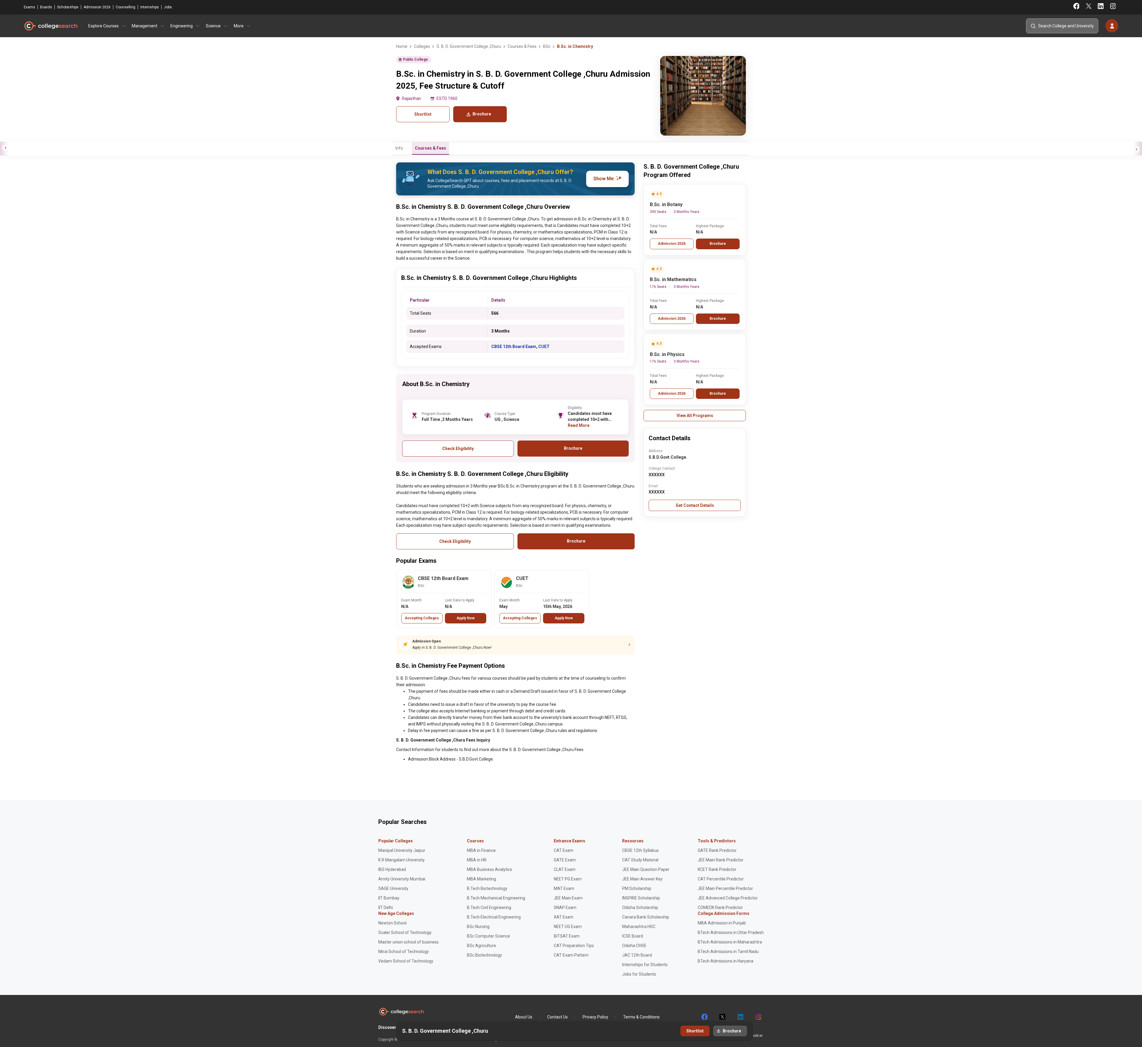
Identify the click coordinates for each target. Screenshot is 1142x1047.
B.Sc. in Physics (667, 354)
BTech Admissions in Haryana (725, 961)
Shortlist (423, 114)
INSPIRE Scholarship (641, 898)
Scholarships (68, 7)
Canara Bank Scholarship (645, 917)
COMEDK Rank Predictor (720, 907)
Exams (29, 7)
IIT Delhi (385, 907)
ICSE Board (632, 936)
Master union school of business (408, 942)
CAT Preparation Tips (574, 945)
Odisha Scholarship (640, 907)
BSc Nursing (478, 926)
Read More (578, 425)
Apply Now (466, 618)
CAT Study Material (640, 860)
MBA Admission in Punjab (722, 923)
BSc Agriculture (481, 945)
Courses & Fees (430, 148)
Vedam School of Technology (405, 961)
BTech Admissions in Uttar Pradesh (731, 932)
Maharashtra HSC (638, 926)
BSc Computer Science (488, 936)
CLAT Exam (564, 869)
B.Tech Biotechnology (487, 888)
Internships (149, 7)
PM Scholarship (636, 888)
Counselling (125, 7)
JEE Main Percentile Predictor (725, 888)
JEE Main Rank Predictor (720, 860)
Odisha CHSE (634, 945)
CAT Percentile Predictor (721, 879)
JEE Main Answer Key (642, 879)
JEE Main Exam (568, 898)
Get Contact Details (695, 505)
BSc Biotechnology (484, 955)
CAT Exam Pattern (571, 955)
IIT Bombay (388, 898)
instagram (757, 1017)
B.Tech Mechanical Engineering (496, 898)
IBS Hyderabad (392, 869)
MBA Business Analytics (489, 869)
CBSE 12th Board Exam (513, 346)
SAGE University (393, 888)
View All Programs (695, 415)
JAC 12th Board (637, 955)
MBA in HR (477, 860)
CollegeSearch (50, 26)
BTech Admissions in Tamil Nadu (728, 951)
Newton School (392, 923)
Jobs (168, 7)
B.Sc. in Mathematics (673, 279)
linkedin (740, 1017)
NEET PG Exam (568, 879)
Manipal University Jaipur (401, 850)
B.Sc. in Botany (666, 204)
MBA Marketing (481, 879)
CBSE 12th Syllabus (640, 850)
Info (399, 148)
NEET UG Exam (568, 926)
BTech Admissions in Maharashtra (730, 942)
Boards (46, 7)
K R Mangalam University (401, 860)
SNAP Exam (565, 907)
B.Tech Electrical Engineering (494, 917)
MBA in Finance (481, 850)
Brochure (718, 244)
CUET (544, 346)
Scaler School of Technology (405, 932)
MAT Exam (564, 888)
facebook (704, 1017)
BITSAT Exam (567, 936)
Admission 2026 (97, 7)
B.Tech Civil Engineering (489, 907)
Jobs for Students (639, 974)
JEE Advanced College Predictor (728, 898)
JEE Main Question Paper (645, 869)
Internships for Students (645, 964)
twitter (722, 1017)
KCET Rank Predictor (717, 869)
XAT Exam (563, 917)
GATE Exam (565, 860)
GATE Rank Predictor (717, 850)
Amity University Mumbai (401, 879)
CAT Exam (563, 850)
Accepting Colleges (422, 618)
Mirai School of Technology (403, 951)
